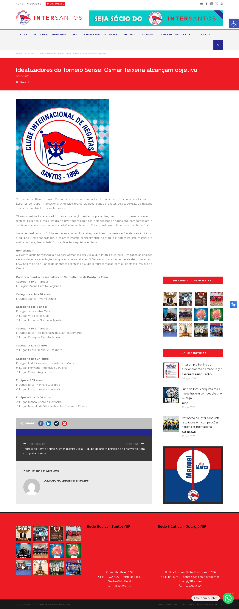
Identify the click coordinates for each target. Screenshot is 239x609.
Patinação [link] (189, 432)
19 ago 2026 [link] (188, 407)
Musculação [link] (203, 374)
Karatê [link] (31, 53)
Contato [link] (203, 34)
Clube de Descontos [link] (174, 34)
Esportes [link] (91, 34)
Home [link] (23, 34)
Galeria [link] (129, 34)
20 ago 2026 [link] (188, 378)
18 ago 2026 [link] (188, 436)
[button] (228, 598)
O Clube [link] (40, 34)
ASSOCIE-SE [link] (34, 4)
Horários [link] (59, 34)
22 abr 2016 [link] (22, 75)
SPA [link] (74, 34)
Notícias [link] (110, 34)
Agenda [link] (147, 34)
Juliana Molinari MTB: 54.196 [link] (66, 480)
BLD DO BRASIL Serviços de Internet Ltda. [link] (200, 604)
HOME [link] (19, 4)
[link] (234, 23)
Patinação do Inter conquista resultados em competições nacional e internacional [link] (201, 422)
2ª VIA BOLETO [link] (55, 4)
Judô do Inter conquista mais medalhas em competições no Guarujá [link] (202, 393)
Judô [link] (185, 403)
